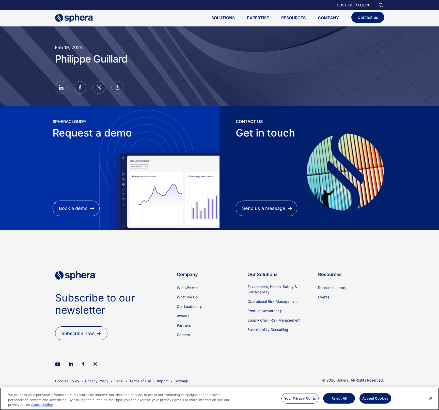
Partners (184, 325)
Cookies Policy (67, 381)
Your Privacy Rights (300, 398)
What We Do (187, 297)
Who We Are (187, 287)
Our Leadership (189, 306)
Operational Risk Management (272, 301)
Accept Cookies (375, 398)
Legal (118, 381)
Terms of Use (140, 381)
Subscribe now (77, 333)
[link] (75, 288)
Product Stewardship (265, 311)
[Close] (430, 398)
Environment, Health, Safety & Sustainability (272, 289)
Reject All (339, 398)
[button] (61, 88)
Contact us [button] (367, 17)
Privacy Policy (96, 381)
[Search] (380, 4)
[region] (219, 398)
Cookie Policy (42, 405)
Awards (183, 316)
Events (323, 297)
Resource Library (332, 287)
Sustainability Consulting (267, 329)
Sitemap (181, 381)
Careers (183, 334)
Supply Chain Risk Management (274, 320)
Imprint (163, 381)
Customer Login (353, 5)
